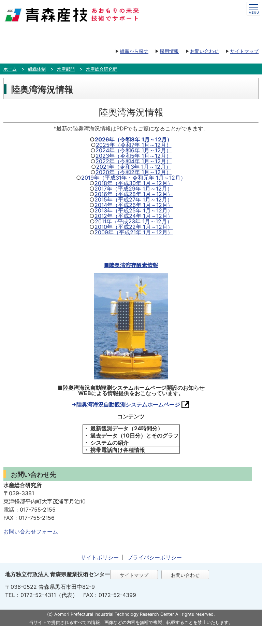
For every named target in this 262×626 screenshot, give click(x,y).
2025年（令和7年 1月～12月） (134, 144)
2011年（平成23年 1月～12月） (133, 221)
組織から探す (134, 51)
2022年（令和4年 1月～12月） (134, 161)
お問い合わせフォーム (30, 531)
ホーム (10, 69)
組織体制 (37, 69)
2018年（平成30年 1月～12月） (133, 183)
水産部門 (66, 69)
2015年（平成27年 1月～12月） (133, 199)
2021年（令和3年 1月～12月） (133, 166)
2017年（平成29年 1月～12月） (133, 188)
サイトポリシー (100, 557)
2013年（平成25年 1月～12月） (133, 210)
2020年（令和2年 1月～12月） (134, 172)
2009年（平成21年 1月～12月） (133, 232)
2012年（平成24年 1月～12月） (133, 215)
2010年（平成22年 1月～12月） (133, 226)
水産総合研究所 (101, 69)
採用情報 (169, 51)
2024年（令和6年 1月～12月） (134, 150)
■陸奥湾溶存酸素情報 (131, 265)
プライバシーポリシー (154, 557)
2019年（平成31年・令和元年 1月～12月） (133, 177)
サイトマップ (244, 51)
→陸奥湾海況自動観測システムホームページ (125, 404)
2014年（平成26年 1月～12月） (133, 204)
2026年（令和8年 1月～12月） (133, 139)
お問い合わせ (204, 51)
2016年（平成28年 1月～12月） (133, 194)
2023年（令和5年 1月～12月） (134, 155)
